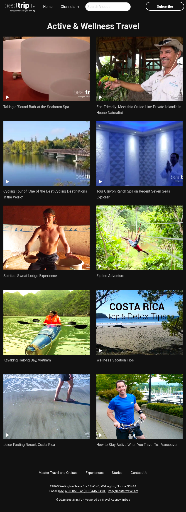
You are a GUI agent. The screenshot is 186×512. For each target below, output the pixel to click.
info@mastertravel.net (123, 491)
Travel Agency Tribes (116, 499)
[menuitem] (20, 7)
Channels (68, 7)
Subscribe (165, 7)
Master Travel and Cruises (58, 473)
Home (48, 7)
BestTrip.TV (74, 499)
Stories (117, 473)
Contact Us (139, 473)
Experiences (95, 473)
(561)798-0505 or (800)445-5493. (82, 491)
